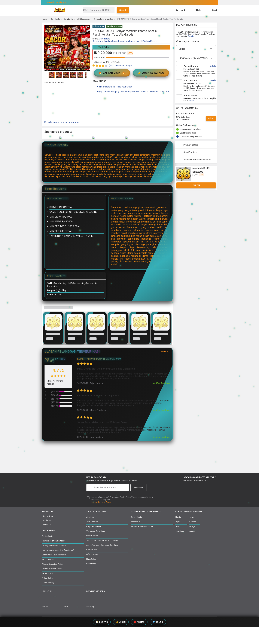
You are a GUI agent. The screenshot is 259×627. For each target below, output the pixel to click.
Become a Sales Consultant (142, 526)
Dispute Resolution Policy (52, 564)
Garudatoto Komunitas (103, 19)
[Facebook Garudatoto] (44, 598)
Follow (210, 118)
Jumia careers (92, 522)
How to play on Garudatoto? (53, 541)
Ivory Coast (179, 531)
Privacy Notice (92, 536)
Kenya (191, 517)
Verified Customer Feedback (197, 159)
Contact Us (46, 525)
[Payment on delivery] (88, 598)
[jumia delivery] (139, 2)
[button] (168, 27)
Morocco (192, 522)
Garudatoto (55, 19)
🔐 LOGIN (121, 622)
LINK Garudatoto (83, 19)
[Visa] (102, 598)
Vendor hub (135, 522)
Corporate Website (93, 526)
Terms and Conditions (95, 531)
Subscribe (138, 488)
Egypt (177, 522)
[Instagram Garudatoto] (56, 598)
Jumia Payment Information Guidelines (102, 545)
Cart (214, 10)
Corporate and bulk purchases (54, 555)
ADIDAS (45, 607)
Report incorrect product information (62, 122)
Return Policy (47, 573)
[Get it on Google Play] (195, 486)
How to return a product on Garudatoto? (58, 550)
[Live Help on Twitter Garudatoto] (63, 598)
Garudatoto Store (114, 26)
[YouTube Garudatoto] (50, 598)
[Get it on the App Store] (180, 486)
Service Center (47, 536)
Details (191, 36)
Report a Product (48, 559)
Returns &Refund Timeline (52, 569)
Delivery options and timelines (54, 545)
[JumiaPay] (126, 2)
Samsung (90, 607)
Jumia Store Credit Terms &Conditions (102, 540)
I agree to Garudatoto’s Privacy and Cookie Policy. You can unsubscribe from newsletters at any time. (122, 498)
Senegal (192, 526)
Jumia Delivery (48, 583)
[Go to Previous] (46, 75)
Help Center (46, 520)
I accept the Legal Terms (101, 502)
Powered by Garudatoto (56, 2)
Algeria (178, 517)
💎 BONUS (158, 622)
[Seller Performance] (198, 125)
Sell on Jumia (136, 517)
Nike (66, 607)
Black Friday (91, 564)
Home (44, 19)
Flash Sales (91, 559)
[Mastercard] (95, 598)
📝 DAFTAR (102, 622)
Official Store (98, 26)
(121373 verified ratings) (120, 65)
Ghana (177, 526)
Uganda (192, 531)
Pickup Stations (48, 578)
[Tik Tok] (69, 598)
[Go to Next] (88, 75)
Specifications (190, 152)
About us (90, 517)
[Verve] (110, 598)
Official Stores (92, 554)
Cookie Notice (91, 550)
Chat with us (47, 516)
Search (122, 10)
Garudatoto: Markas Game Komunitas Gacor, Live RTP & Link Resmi (124, 41)
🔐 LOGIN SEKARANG (151, 72)
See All (164, 351)
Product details (190, 145)
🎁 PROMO (139, 622)
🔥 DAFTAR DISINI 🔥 (112, 72)
